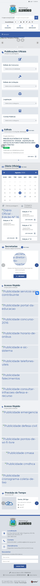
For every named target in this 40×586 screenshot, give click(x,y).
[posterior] (35, 172)
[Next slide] (37, 43)
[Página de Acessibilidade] (32, 22)
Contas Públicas (9, 117)
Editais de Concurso (11, 65)
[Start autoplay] (18, 40)
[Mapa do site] (29, 22)
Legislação (7, 99)
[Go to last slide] (2, 43)
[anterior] (4, 172)
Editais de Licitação (10, 82)
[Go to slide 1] (17, 46)
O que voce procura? (8, 17)
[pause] (22, 40)
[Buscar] (36, 17)
